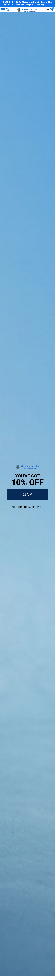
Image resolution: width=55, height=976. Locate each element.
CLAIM (27, 494)
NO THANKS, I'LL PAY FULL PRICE (27, 507)
